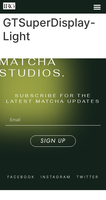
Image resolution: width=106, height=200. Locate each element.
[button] (97, 7)
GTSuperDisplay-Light (26, 51)
